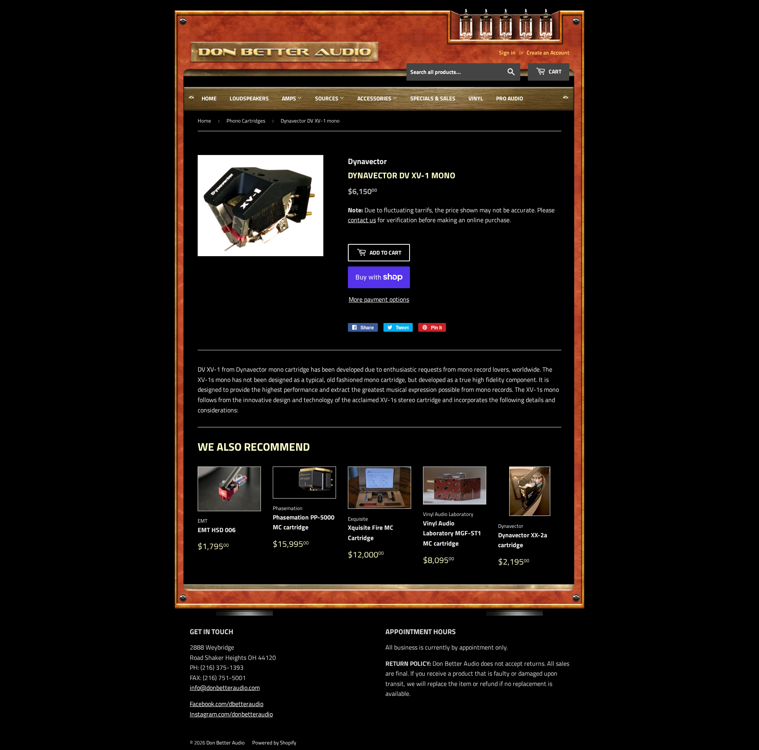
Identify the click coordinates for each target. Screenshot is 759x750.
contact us (362, 220)
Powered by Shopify (274, 742)
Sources (327, 98)
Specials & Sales (432, 98)
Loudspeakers (249, 98)
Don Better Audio (225, 742)
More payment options (379, 299)
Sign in (507, 53)
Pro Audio (509, 98)
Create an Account (548, 53)
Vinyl (475, 98)
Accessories (375, 98)
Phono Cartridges (246, 121)
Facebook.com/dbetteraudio (226, 703)
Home (209, 98)
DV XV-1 (209, 369)
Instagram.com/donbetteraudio (231, 714)
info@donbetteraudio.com (225, 687)
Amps (289, 98)
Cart (554, 71)
